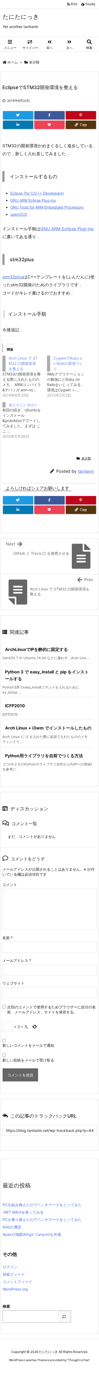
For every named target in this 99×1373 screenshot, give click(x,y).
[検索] (64, 1316)
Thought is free (78, 1360)
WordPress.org (15, 1289)
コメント (9, 884)
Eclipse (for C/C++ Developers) (37, 193)
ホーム (12, 62)
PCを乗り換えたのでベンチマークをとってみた (42, 1219)
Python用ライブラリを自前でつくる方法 (44, 755)
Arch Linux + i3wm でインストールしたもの (48, 728)
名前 (7, 937)
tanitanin (86, 471)
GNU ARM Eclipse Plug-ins (33, 200)
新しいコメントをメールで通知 (28, 1045)
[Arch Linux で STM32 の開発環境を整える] (24, 377)
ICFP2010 (15, 705)
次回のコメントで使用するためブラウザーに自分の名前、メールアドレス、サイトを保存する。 (51, 1009)
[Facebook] (49, 115)
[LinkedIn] (18, 125)
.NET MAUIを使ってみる (23, 1212)
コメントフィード (17, 1281)
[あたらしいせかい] (24, 420)
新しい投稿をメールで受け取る (28, 1060)
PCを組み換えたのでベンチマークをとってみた (42, 1204)
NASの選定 (12, 1227)
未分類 (34, 62)
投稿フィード (14, 1274)
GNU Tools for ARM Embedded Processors (46, 207)
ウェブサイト (13, 983)
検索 (6, 1306)
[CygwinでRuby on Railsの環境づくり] (69, 377)
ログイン (10, 1267)
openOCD (18, 214)
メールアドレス (16, 960)
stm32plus (12, 276)
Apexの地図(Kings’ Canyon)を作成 (32, 1234)
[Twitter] (18, 115)
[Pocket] (49, 125)
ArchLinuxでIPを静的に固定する (36, 649)
